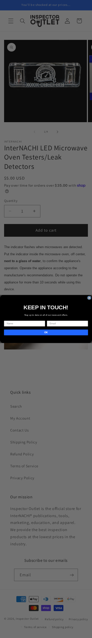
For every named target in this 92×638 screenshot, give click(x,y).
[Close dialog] (89, 297)
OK (46, 332)
